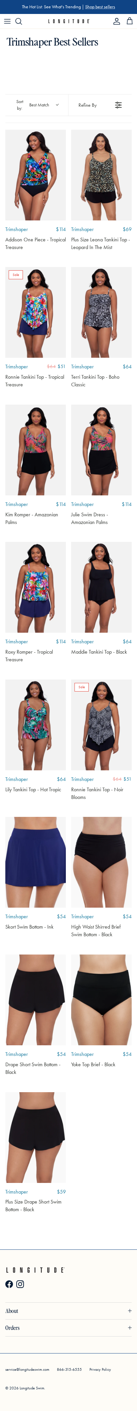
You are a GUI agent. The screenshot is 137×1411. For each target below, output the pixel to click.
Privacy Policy (100, 1369)
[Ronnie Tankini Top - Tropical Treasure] (35, 312)
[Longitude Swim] (68, 21)
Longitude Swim (32, 1388)
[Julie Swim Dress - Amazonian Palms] (101, 450)
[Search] (22, 21)
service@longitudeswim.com (27, 1369)
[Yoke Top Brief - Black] (101, 1000)
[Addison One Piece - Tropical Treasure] (35, 175)
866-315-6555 (69, 1369)
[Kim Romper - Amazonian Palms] (35, 450)
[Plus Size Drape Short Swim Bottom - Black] (35, 1137)
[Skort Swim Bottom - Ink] (35, 862)
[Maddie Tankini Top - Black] (101, 587)
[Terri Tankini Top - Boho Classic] (101, 312)
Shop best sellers (100, 7)
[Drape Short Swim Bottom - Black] (35, 1000)
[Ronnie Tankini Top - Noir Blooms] (101, 725)
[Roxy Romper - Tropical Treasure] (35, 587)
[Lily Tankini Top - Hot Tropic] (35, 725)
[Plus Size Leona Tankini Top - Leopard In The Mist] (101, 175)
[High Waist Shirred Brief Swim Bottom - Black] (101, 862)
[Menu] (7, 21)
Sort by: (33, 105)
